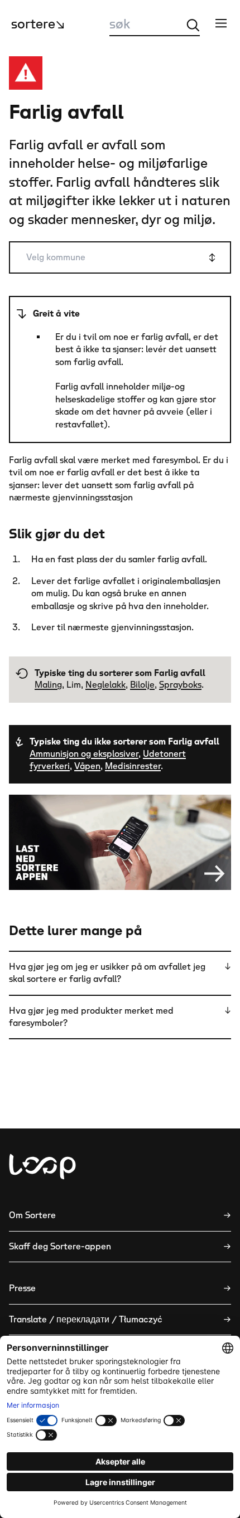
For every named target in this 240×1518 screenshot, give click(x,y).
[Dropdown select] (120, 257)
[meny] (221, 23)
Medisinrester (133, 766)
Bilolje (142, 684)
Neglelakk (105, 684)
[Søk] (193, 25)
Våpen (87, 766)
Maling (48, 684)
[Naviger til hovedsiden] (42, 1166)
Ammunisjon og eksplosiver (84, 754)
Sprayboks (180, 684)
